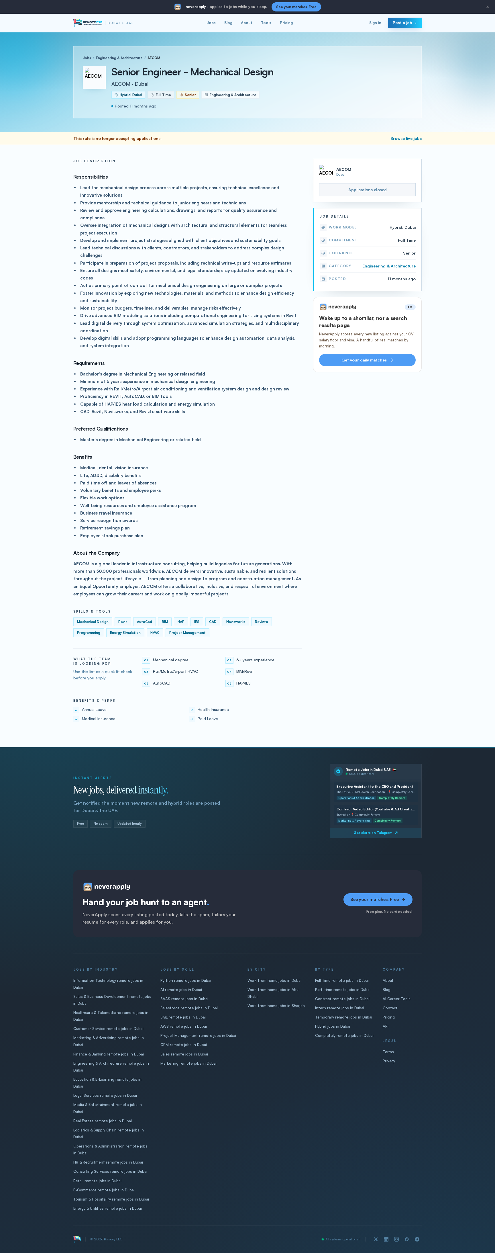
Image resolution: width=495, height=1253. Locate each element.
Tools (266, 22)
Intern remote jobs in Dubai (339, 1008)
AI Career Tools (396, 998)
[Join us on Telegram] (417, 1239)
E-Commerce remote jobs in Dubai (104, 1190)
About (246, 22)
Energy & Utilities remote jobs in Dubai (107, 1208)
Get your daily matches (364, 359)
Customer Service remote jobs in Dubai (108, 1028)
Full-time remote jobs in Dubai (342, 980)
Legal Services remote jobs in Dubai (105, 1095)
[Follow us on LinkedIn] (386, 1239)
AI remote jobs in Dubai (181, 989)
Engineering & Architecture (119, 58)
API (385, 1026)
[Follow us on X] (375, 1239)
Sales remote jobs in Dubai (184, 1054)
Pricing (286, 22)
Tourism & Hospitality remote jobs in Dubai (111, 1199)
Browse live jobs (406, 138)
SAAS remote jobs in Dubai (184, 998)
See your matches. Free (296, 7)
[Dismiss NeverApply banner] (488, 7)
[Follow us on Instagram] (396, 1239)
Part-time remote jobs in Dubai (342, 989)
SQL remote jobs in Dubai (183, 1017)
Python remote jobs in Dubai (185, 980)
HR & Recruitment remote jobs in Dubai (108, 1162)
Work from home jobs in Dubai (274, 980)
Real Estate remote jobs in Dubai (102, 1121)
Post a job (402, 22)
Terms (388, 1051)
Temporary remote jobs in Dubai (343, 1017)
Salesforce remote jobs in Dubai (189, 1008)
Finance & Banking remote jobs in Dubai (108, 1054)
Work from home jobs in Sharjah (276, 1005)
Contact (390, 1008)
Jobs (211, 22)
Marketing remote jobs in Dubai (188, 1063)
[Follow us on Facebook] (406, 1239)
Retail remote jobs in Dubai (97, 1180)
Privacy (389, 1061)
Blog (228, 22)
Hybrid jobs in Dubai (332, 1026)
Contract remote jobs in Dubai (342, 998)
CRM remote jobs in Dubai (183, 1044)
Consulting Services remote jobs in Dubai (110, 1171)
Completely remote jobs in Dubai (344, 1035)
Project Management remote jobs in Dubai (198, 1035)
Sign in (375, 22)
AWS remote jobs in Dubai (183, 1026)
